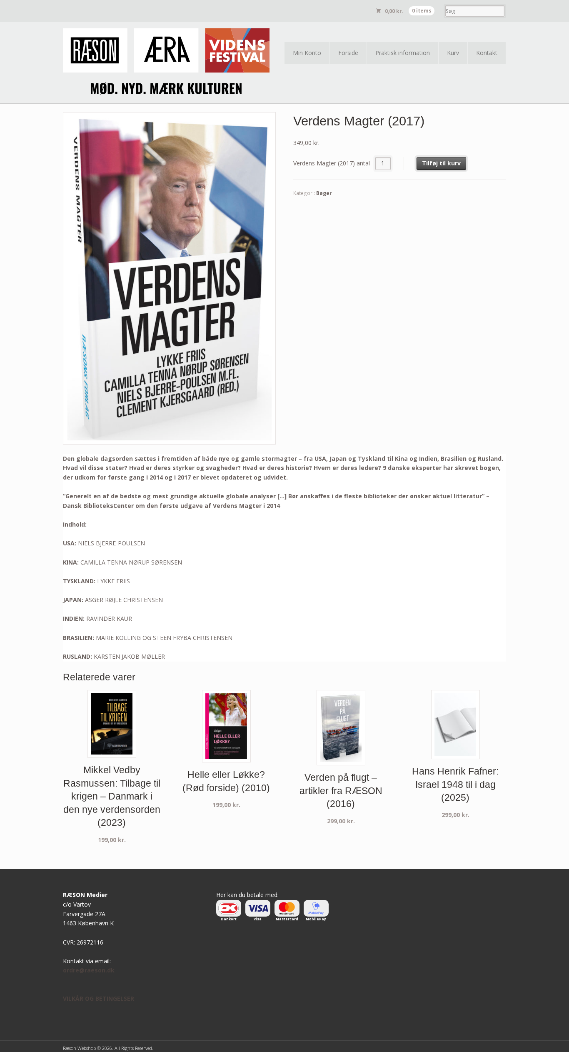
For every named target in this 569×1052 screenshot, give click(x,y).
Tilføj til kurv (441, 163)
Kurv (453, 53)
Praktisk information (402, 53)
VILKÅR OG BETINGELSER (98, 998)
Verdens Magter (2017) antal (331, 163)
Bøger (324, 193)
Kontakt (486, 53)
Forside (348, 53)
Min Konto (307, 53)
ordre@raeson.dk (89, 970)
